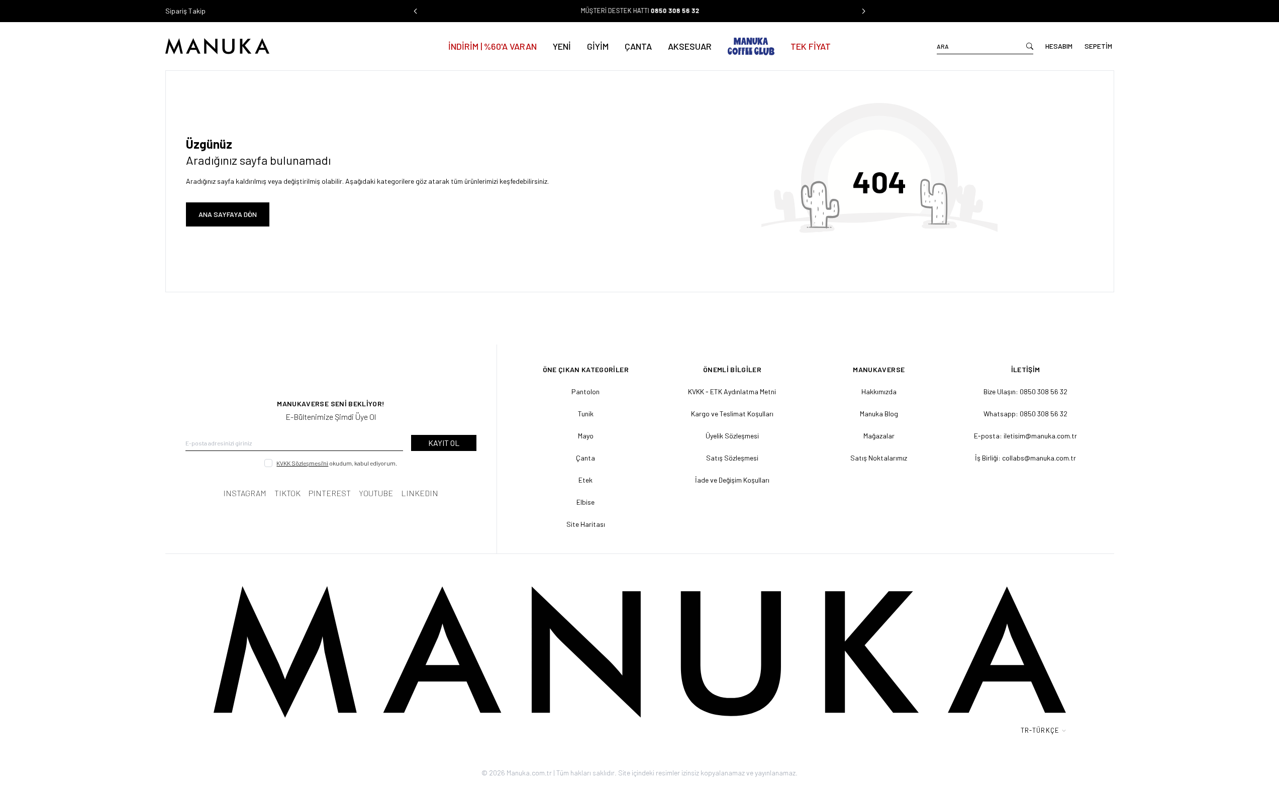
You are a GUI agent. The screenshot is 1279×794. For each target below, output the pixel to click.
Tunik (586, 413)
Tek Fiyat (811, 46)
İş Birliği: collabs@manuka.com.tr (1025, 457)
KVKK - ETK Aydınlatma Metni (732, 391)
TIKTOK (287, 493)
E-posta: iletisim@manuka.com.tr (1025, 435)
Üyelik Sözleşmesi (732, 435)
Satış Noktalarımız (878, 457)
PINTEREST (330, 493)
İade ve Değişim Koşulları (732, 480)
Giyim (598, 46)
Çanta (638, 46)
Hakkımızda (879, 391)
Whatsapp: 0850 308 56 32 (1025, 413)
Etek (585, 480)
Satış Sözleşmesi (732, 457)
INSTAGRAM (244, 493)
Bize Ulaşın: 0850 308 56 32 (1025, 391)
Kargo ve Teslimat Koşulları (732, 413)
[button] (416, 11)
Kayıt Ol (443, 442)
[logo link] (260, 46)
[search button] (1029, 46)
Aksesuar (690, 46)
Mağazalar (879, 435)
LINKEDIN (419, 493)
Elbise (585, 502)
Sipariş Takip (185, 11)
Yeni (562, 46)
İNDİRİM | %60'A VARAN (492, 46)
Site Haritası (585, 524)
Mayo (586, 435)
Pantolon (585, 391)
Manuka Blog (879, 413)
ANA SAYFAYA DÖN (228, 214)
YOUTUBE (376, 493)
